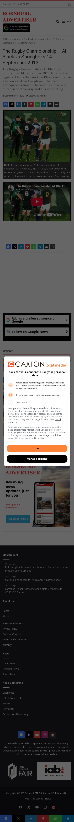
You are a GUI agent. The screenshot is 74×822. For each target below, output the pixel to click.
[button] (37, 402)
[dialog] (37, 411)
